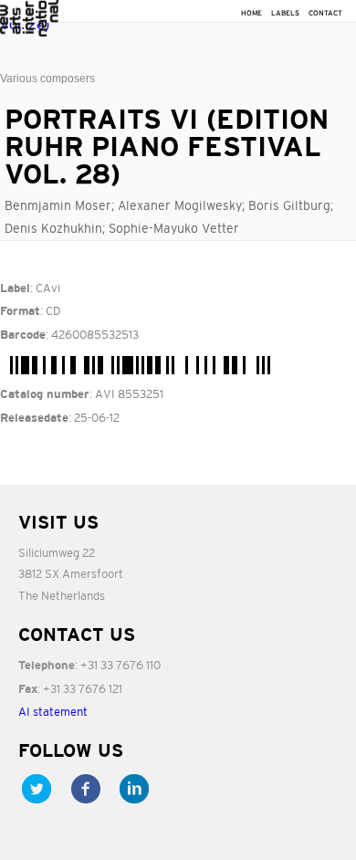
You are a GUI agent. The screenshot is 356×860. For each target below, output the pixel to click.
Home (251, 13)
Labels (285, 13)
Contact (325, 13)
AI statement (53, 711)
